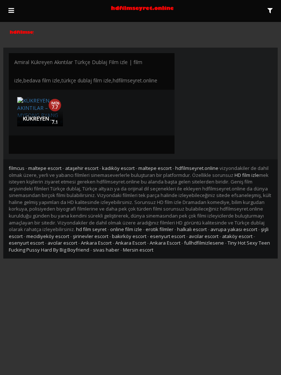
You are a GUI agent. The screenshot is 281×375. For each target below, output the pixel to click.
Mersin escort (138, 249)
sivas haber (106, 249)
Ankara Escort (96, 243)
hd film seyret (91, 229)
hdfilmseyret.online (196, 168)
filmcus (17, 168)
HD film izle (247, 175)
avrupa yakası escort (233, 229)
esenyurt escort (167, 236)
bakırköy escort (129, 236)
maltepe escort (44, 168)
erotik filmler (159, 229)
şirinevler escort (90, 236)
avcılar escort (203, 236)
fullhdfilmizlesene (204, 243)
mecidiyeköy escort (47, 236)
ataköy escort (237, 236)
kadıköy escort (118, 168)
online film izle (126, 229)
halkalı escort (192, 229)
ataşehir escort (81, 168)
